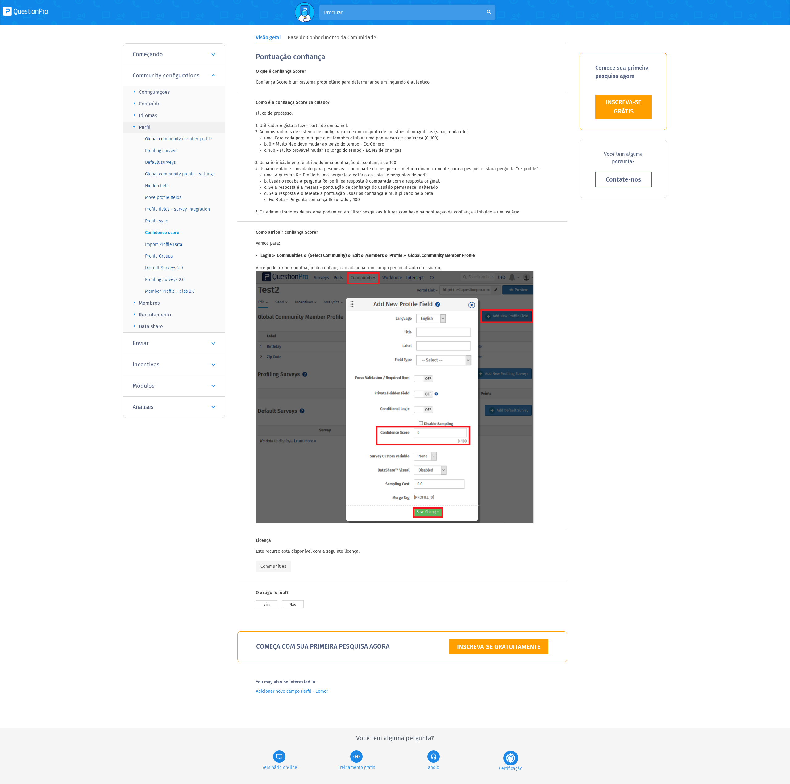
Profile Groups (159, 256)
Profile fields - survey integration (177, 209)
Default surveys (160, 162)
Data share (147, 326)
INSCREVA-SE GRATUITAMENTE (499, 646)
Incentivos (146, 364)
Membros (145, 302)
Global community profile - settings (180, 174)
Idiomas (144, 115)
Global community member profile (178, 139)
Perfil (141, 127)
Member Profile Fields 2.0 (170, 291)
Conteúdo (145, 103)
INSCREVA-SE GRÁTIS (624, 106)
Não (292, 604)
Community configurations (166, 75)
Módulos (143, 385)
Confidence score (162, 232)
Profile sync (156, 221)
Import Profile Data (163, 244)
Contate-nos (623, 179)
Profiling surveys (161, 150)
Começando (148, 54)
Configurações (150, 92)
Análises (143, 407)
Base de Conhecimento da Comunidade (332, 37)
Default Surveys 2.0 (164, 267)
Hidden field (157, 185)
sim (267, 604)
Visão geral (268, 37)
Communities (273, 566)
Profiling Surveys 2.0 (165, 279)
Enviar (141, 343)
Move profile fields (163, 197)
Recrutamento (151, 314)
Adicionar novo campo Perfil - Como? (292, 691)
